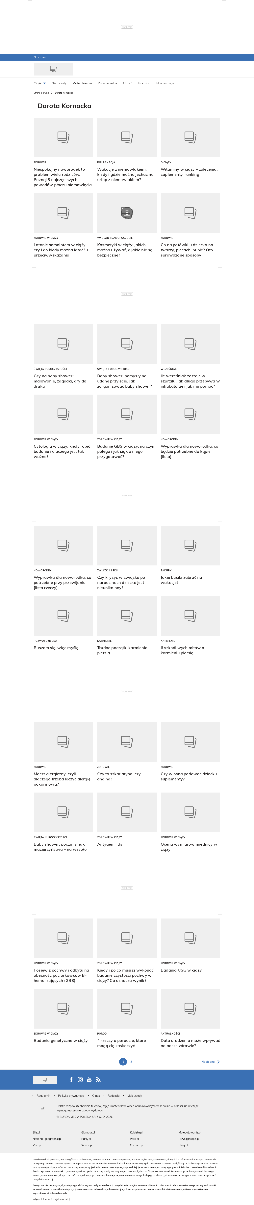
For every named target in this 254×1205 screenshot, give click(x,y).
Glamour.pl (88, 1132)
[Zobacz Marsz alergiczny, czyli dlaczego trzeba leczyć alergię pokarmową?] (63, 742)
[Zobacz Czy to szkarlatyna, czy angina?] (127, 742)
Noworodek (170, 439)
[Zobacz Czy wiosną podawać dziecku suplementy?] (190, 742)
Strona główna (41, 92)
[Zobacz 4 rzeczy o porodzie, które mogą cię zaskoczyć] (127, 1009)
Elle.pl (36, 1132)
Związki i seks (107, 570)
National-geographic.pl (47, 1139)
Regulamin (43, 1096)
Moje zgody (134, 1096)
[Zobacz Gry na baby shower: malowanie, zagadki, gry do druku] (63, 344)
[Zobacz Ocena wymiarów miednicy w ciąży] (190, 812)
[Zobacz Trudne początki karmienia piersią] (127, 616)
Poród (102, 1033)
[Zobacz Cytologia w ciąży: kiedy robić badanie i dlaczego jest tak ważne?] (63, 414)
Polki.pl (134, 1139)
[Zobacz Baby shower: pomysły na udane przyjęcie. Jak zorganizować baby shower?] (127, 344)
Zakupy (166, 570)
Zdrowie (40, 162)
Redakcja (113, 1096)
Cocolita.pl (136, 1145)
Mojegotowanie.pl (190, 1132)
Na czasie (40, 57)
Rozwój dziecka (45, 640)
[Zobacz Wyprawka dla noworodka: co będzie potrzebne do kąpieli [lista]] (190, 414)
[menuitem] (40, 83)
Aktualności (170, 1033)
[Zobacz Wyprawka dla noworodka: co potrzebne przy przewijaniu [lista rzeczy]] (63, 545)
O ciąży (166, 162)
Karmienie (104, 640)
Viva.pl (37, 1145)
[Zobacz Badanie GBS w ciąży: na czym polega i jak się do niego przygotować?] (127, 414)
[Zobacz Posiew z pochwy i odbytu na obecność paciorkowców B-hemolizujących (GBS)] (63, 938)
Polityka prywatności (71, 1096)
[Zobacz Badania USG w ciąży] (190, 938)
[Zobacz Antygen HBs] (127, 812)
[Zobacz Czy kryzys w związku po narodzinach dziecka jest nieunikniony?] (127, 545)
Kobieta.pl (136, 1132)
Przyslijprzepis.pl (189, 1139)
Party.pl (86, 1139)
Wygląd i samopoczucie (115, 237)
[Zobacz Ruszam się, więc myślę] (63, 616)
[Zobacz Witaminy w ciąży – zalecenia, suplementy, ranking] (190, 137)
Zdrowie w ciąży (46, 237)
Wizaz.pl (86, 1145)
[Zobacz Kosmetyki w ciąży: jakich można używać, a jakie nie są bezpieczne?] (127, 213)
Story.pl (183, 1145)
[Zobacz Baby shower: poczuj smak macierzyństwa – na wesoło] (63, 812)
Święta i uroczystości (50, 369)
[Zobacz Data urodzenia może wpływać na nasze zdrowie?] (190, 1009)
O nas (96, 1096)
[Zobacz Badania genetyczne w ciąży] (63, 1009)
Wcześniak (169, 369)
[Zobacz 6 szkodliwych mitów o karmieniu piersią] (190, 616)
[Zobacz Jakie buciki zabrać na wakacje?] (190, 545)
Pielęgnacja (106, 162)
